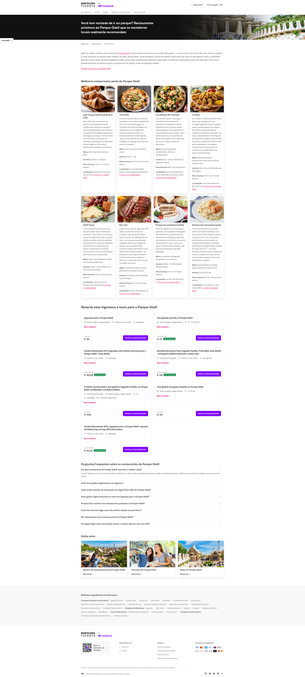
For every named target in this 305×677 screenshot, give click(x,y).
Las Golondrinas (134, 604)
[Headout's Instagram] (210, 673)
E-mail (124, 650)
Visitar (105, 12)
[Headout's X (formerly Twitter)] (222, 673)
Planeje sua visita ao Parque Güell (96, 68)
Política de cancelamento (167, 658)
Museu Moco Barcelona (178, 604)
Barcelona (85, 43)
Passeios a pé (171, 612)
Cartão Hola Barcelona (116, 604)
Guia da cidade (139, 12)
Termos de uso (163, 654)
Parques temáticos (209, 608)
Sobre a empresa (164, 647)
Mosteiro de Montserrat (90, 608)
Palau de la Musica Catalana (155, 604)
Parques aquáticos (88, 612)
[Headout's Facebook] (218, 673)
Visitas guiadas (157, 612)
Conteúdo (6, 40)
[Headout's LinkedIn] (206, 673)
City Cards (160, 608)
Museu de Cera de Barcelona (92, 604)
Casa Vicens (195, 600)
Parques (196, 608)
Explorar (87, 12)
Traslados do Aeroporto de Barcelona (96, 615)
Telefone (125, 647)
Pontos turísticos (173, 608)
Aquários (149, 608)
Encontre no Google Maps (129, 174)
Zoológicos (103, 612)
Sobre (96, 12)
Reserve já (87, 574)
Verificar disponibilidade (135, 337)
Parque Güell (96, 43)
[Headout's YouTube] (214, 673)
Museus (186, 608)
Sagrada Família (116, 600)
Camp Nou (143, 600)
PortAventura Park (180, 600)
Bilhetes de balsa (120, 615)
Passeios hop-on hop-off (138, 612)
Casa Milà (166, 600)
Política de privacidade (166, 650)
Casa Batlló (155, 600)
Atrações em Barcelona (121, 12)
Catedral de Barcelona (200, 604)
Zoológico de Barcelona (112, 608)
